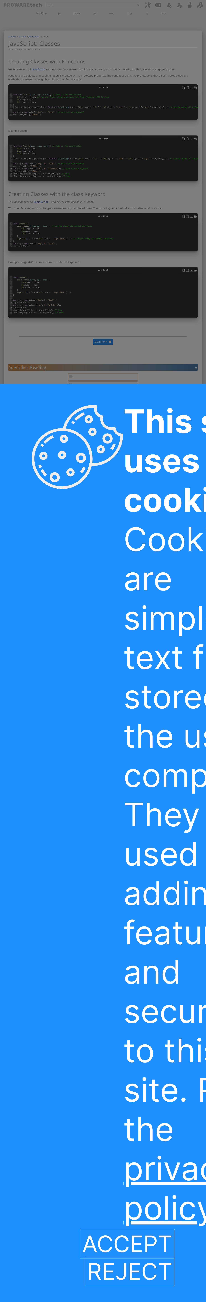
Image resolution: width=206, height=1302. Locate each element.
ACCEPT (127, 1244)
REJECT (130, 1271)
